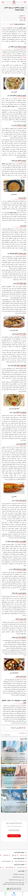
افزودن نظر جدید (14, 836)
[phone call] (3, 2)
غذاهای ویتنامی (21, 733)
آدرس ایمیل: (16, 880)
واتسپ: (18, 877)
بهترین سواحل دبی (7, 734)
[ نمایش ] (12, 24)
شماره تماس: (18, 874)
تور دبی (5, 50)
